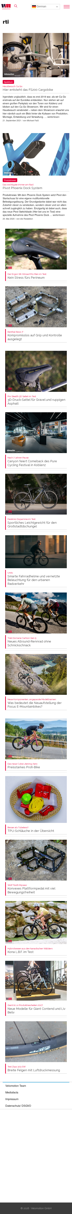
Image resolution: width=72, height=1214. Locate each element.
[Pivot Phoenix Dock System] (36, 155)
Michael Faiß (33, 120)
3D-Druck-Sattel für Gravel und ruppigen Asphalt (36, 400)
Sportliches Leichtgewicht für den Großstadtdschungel (32, 523)
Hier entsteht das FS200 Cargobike (28, 88)
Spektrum (8, 81)
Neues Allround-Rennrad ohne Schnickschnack (29, 642)
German (41, 6)
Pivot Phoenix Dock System (22, 186)
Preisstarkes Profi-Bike (24, 766)
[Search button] (16, 6)
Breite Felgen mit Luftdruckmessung (34, 1068)
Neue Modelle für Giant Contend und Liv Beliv (36, 1009)
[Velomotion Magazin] (7, 6)
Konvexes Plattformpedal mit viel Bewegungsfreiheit (31, 889)
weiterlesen (53, 116)
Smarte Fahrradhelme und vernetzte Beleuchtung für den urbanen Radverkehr (34, 579)
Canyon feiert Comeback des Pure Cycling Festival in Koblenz (32, 461)
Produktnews (10, 180)
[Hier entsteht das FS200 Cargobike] (36, 55)
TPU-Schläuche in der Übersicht (31, 829)
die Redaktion (26, 218)
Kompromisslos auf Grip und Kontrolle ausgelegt (35, 336)
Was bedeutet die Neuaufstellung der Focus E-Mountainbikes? (35, 703)
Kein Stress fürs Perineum (27, 276)
